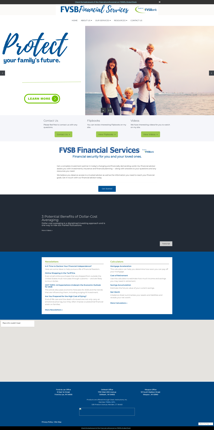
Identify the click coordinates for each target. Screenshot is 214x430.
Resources (120, 20)
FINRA (108, 402)
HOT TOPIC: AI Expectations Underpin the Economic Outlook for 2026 (73, 286)
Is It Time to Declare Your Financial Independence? (68, 266)
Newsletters (51, 261)
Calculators (116, 261)
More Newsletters (54, 310)
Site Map (57, 422)
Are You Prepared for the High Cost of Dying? (65, 296)
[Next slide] (211, 73)
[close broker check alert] (159, 2)
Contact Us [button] (62, 134)
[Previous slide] (2, 73)
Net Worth (115, 292)
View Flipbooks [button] (105, 134)
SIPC (113, 402)
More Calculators (118, 303)
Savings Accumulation (120, 285)
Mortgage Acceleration (120, 266)
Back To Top (204, 424)
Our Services (102, 20)
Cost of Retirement (119, 275)
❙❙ (109, 110)
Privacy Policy (47, 422)
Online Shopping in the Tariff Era (60, 273)
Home (75, 20)
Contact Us (136, 20)
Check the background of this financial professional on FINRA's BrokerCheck (106, 2)
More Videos (47, 230)
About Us (85, 20)
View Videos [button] (149, 134)
